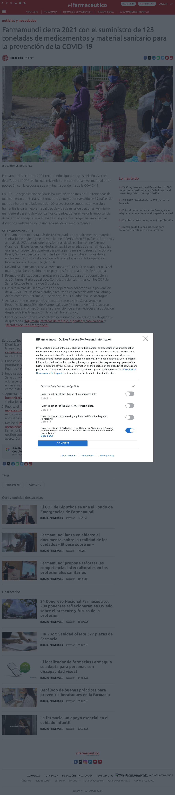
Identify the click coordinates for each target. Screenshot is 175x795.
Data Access (87, 455)
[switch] (129, 394)
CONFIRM (63, 443)
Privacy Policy (106, 455)
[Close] (146, 340)
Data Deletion (68, 455)
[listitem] (87, 386)
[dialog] (87, 397)
